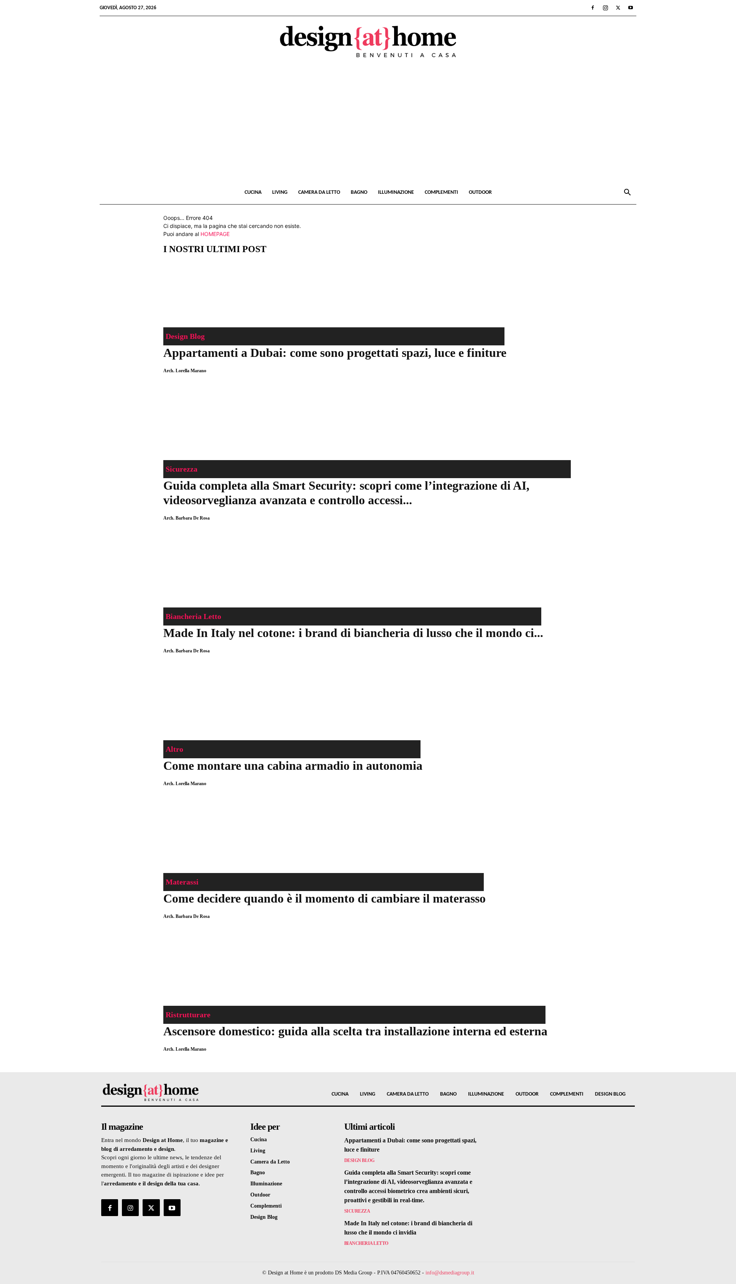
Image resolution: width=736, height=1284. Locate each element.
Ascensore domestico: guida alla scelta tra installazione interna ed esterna (355, 1031)
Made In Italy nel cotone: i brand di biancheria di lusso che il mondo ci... (353, 633)
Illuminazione (396, 192)
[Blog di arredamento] (164, 1092)
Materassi (182, 882)
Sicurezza (181, 469)
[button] (627, 193)
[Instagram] (605, 7)
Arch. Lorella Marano (184, 370)
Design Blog (185, 336)
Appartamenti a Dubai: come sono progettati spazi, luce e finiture (334, 353)
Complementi (441, 192)
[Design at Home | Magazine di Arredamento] (368, 41)
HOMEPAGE (215, 234)
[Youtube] (630, 7)
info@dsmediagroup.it (450, 1273)
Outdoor (480, 192)
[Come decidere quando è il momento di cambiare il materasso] (324, 837)
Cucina (253, 192)
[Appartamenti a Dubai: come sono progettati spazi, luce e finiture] (334, 291)
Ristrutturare (188, 1014)
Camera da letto (319, 192)
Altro (174, 749)
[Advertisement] (368, 123)
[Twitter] (618, 7)
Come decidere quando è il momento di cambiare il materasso (324, 898)
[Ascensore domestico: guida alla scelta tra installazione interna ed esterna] (355, 970)
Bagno (359, 192)
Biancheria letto (193, 616)
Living (280, 192)
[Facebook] (592, 7)
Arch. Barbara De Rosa (186, 518)
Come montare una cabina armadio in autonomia (292, 765)
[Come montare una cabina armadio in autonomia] (292, 704)
